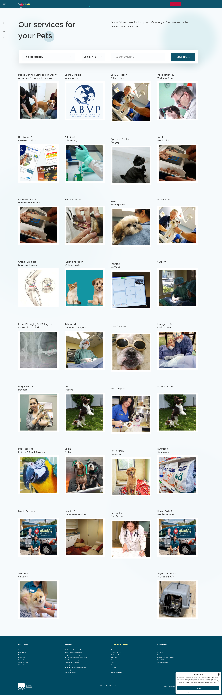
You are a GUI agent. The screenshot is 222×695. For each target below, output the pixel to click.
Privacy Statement (203, 691)
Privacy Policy (22, 665)
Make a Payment (23, 660)
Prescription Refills (116, 672)
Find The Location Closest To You (75, 650)
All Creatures (72, 662)
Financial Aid (161, 660)
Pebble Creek (76, 657)
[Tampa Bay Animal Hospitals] (24, 5)
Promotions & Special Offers (165, 657)
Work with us (22, 652)
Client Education (100, 4)
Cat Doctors (115, 650)
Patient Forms (22, 655)
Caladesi (70, 670)
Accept (198, 688)
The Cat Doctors (73, 652)
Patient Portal (22, 657)
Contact (21, 650)
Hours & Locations (130, 4)
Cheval (72, 665)
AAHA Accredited (162, 662)
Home (82, 4)
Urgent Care (175, 4)
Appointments (161, 650)
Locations (68, 644)
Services (89, 4)
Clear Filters (183, 57)
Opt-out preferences (193, 691)
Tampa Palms (76, 667)
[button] (218, 674)
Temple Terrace (75, 655)
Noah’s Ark (70, 672)
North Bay (75, 660)
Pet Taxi (159, 655)
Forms (110, 4)
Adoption (160, 652)
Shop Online (118, 4)
